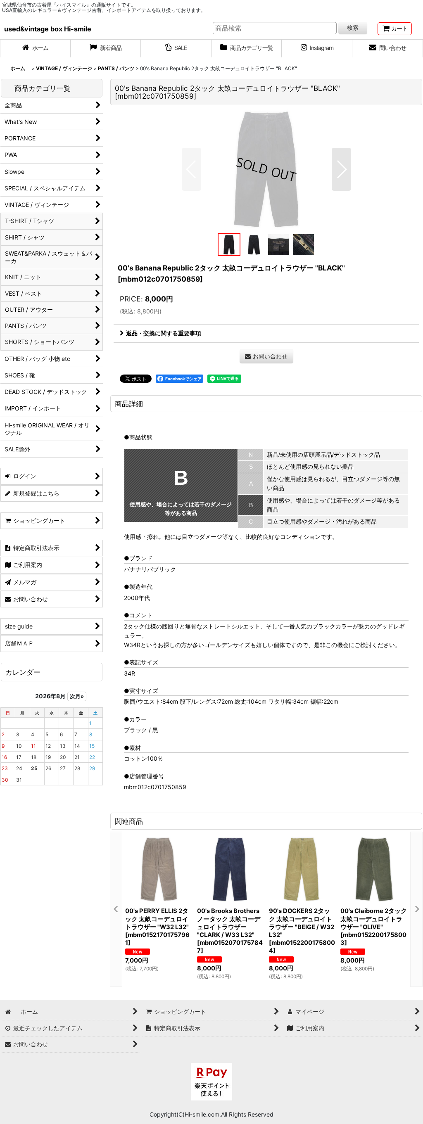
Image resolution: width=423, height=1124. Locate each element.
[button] (191, 169)
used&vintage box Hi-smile (47, 29)
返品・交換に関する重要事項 (163, 333)
